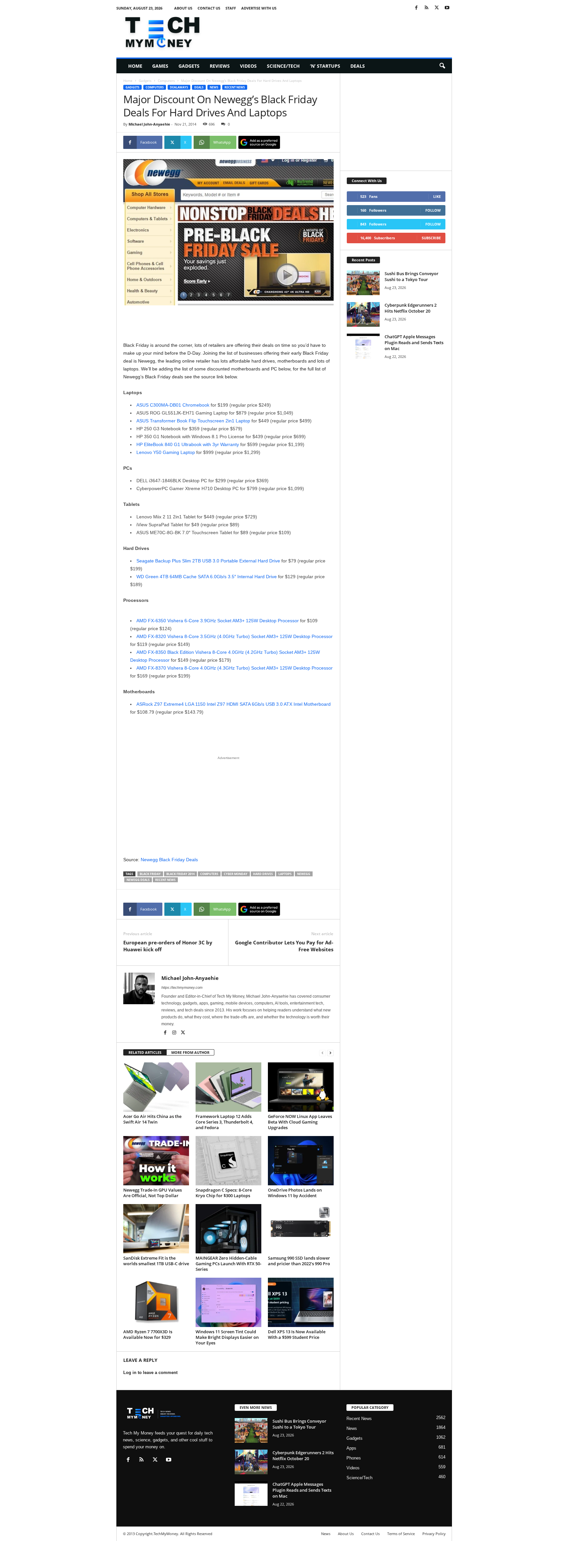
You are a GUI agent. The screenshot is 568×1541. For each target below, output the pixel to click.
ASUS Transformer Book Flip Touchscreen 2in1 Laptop (193, 420)
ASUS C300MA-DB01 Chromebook (172, 405)
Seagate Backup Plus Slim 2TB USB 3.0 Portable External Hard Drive (208, 560)
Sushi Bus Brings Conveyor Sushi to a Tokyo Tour (411, 276)
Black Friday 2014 (180, 874)
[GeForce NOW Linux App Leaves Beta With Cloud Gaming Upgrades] (301, 1087)
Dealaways (179, 87)
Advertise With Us (258, 8)
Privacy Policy (434, 1533)
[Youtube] (447, 8)
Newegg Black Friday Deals (169, 859)
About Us (183, 8)
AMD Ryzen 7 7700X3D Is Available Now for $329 (147, 1334)
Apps (351, 1448)
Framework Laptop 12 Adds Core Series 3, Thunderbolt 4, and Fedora (224, 1121)
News (214, 87)
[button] (442, 66)
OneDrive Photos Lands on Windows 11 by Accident (295, 1192)
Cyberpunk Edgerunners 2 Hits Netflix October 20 (411, 308)
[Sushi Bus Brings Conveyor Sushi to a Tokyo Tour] (363, 283)
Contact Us (209, 8)
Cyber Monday (236, 874)
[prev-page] (322, 1052)
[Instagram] (174, 1033)
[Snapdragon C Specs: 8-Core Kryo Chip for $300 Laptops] (228, 1160)
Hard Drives (263, 874)
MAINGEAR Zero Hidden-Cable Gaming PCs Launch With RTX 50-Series (228, 1263)
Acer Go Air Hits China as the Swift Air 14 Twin (152, 1119)
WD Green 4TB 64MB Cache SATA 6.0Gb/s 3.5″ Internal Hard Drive (206, 576)
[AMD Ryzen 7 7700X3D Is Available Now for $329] (156, 1302)
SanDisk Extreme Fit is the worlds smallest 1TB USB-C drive (156, 1261)
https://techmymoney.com (181, 987)
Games (160, 66)
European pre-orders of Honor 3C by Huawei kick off (167, 946)
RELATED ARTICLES (145, 1052)
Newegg (303, 874)
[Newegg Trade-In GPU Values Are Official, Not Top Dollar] (156, 1160)
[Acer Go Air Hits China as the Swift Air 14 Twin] (156, 1087)
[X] (437, 8)
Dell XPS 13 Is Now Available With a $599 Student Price (296, 1334)
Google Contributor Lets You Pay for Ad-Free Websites (284, 946)
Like (437, 196)
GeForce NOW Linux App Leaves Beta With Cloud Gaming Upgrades (300, 1121)
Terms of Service (401, 1533)
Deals (357, 66)
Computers (166, 80)
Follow (433, 210)
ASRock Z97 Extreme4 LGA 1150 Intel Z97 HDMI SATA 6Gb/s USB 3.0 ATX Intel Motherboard (233, 704)
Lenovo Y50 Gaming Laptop (165, 452)
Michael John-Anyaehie (149, 124)
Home (135, 66)
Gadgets (189, 66)
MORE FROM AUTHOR (190, 1052)
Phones (353, 1458)
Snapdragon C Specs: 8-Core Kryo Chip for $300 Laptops (224, 1192)
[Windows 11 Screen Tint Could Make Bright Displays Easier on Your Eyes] (228, 1302)
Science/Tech (283, 66)
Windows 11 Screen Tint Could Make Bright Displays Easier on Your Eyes (227, 1337)
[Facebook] (416, 8)
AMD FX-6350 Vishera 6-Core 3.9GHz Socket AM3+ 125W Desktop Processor (217, 620)
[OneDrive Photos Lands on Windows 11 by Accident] (301, 1160)
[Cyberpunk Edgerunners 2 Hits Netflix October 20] (363, 314)
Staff (230, 8)
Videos (248, 66)
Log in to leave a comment (150, 1372)
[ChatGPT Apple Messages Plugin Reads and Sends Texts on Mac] (363, 346)
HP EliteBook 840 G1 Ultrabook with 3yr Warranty (187, 444)
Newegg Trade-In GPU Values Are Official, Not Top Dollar (152, 1192)
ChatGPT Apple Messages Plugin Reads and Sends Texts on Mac (414, 342)
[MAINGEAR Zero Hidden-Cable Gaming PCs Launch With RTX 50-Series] (228, 1228)
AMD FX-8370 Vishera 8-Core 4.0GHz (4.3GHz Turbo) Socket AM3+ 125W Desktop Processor (234, 668)
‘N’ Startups (325, 66)
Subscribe (431, 237)
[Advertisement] (332, 31)
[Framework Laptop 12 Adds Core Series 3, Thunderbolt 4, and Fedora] (228, 1087)
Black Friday (150, 874)
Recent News (235, 87)
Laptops (285, 874)
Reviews (220, 66)
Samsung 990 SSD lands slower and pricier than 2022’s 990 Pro (299, 1261)
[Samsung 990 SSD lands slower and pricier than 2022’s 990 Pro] (301, 1228)
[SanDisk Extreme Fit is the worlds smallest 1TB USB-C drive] (156, 1228)
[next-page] (330, 1052)
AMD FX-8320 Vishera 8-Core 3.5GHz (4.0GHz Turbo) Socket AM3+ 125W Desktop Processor (234, 636)
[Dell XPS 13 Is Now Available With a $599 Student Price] (301, 1302)
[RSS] (427, 8)
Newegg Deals (138, 880)
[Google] (259, 142)
